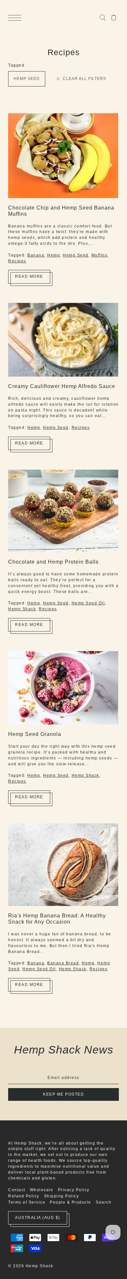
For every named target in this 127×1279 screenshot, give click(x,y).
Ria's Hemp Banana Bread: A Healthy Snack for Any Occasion (57, 918)
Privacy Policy (74, 1190)
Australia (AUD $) (37, 1217)
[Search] (102, 17)
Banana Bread (63, 963)
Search (103, 1202)
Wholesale (41, 1190)
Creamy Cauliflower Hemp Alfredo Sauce (61, 386)
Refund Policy (23, 1196)
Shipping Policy (61, 1196)
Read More (29, 276)
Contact (16, 1190)
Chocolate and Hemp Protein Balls (53, 562)
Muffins (100, 255)
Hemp (53, 255)
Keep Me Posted (63, 1094)
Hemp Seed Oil (88, 603)
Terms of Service (26, 1202)
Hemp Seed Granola (34, 734)
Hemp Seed (27, 78)
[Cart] (114, 17)
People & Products (70, 1202)
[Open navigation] (16, 18)
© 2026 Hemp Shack (30, 1266)
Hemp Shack (22, 609)
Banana (35, 255)
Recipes (17, 261)
